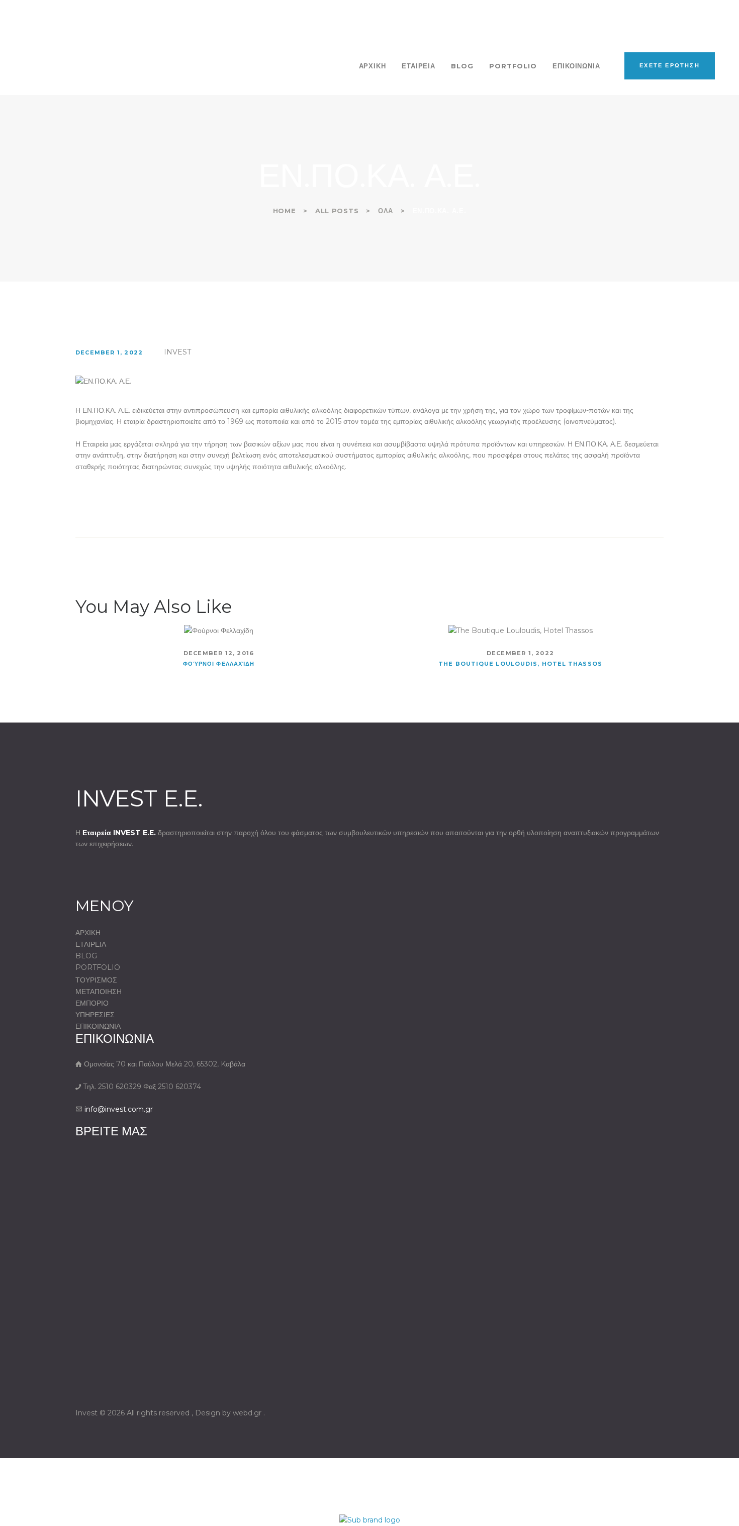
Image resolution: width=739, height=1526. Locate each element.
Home (284, 211)
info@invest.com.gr (118, 1109)
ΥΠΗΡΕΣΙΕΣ (95, 1014)
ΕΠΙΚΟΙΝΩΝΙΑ (98, 1026)
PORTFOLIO (97, 967)
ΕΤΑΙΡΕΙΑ (90, 944)
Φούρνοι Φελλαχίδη (219, 663)
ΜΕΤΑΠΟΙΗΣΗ (98, 991)
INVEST (177, 351)
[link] (369, 1517)
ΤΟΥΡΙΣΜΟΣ (96, 979)
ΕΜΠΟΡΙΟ (92, 1003)
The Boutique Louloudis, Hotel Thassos (520, 663)
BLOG (86, 955)
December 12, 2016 (218, 653)
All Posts (336, 211)
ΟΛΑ (385, 211)
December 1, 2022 (109, 352)
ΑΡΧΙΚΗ (88, 932)
